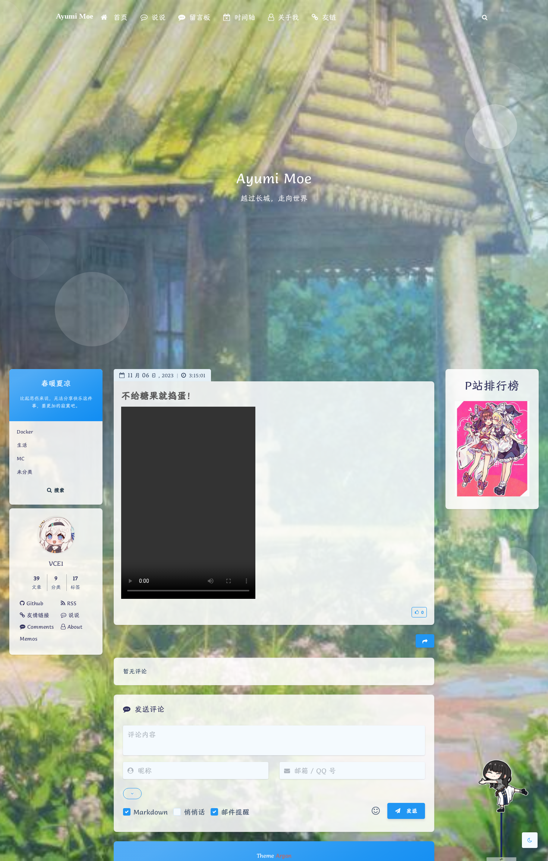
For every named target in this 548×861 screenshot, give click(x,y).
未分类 (24, 471)
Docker (25, 431)
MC (20, 458)
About (74, 626)
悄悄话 (194, 811)
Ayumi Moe (74, 16)
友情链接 (37, 615)
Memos (28, 638)
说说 (72, 615)
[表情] (376, 811)
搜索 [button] (58, 490)
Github (34, 603)
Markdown (150, 811)
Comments (39, 626)
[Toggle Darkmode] (530, 840)
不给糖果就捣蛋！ (158, 395)
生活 (22, 445)
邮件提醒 (235, 811)
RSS (70, 603)
